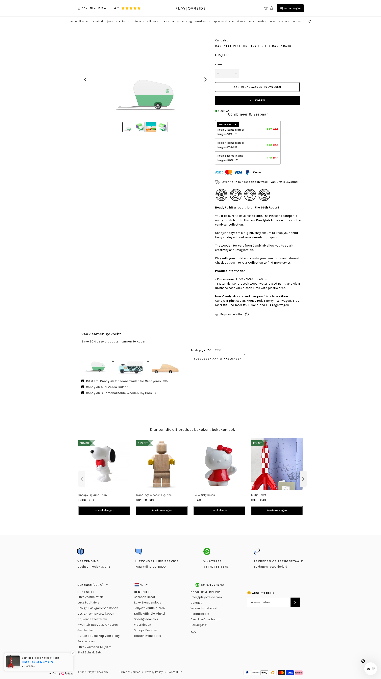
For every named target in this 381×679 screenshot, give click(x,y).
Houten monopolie (147, 636)
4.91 (116, 8)
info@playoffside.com (206, 597)
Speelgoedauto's (146, 619)
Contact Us (174, 672)
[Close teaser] (363, 661)
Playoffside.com (97, 672)
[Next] (205, 79)
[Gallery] (145, 86)
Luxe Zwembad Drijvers (94, 647)
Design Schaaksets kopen (95, 613)
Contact (196, 602)
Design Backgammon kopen (97, 608)
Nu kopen (257, 100)
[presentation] (81, 479)
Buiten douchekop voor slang (98, 636)
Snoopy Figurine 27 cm (93, 495)
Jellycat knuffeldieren (149, 608)
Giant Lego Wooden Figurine (153, 495)
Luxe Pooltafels (88, 602)
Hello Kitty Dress (204, 495)
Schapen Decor (144, 597)
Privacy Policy (154, 672)
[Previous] (85, 79)
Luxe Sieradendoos (147, 602)
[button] (92, 8)
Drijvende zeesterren (92, 619)
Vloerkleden (142, 624)
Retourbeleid (199, 614)
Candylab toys (225, 233)
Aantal (219, 64)
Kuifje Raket (258, 495)
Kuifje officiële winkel (149, 613)
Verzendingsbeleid (203, 608)
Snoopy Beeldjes (146, 630)
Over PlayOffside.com (205, 619)
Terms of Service (129, 672)
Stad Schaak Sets (89, 652)
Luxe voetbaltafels (90, 597)
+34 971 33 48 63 (212, 584)
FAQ (193, 632)
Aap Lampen (86, 641)
